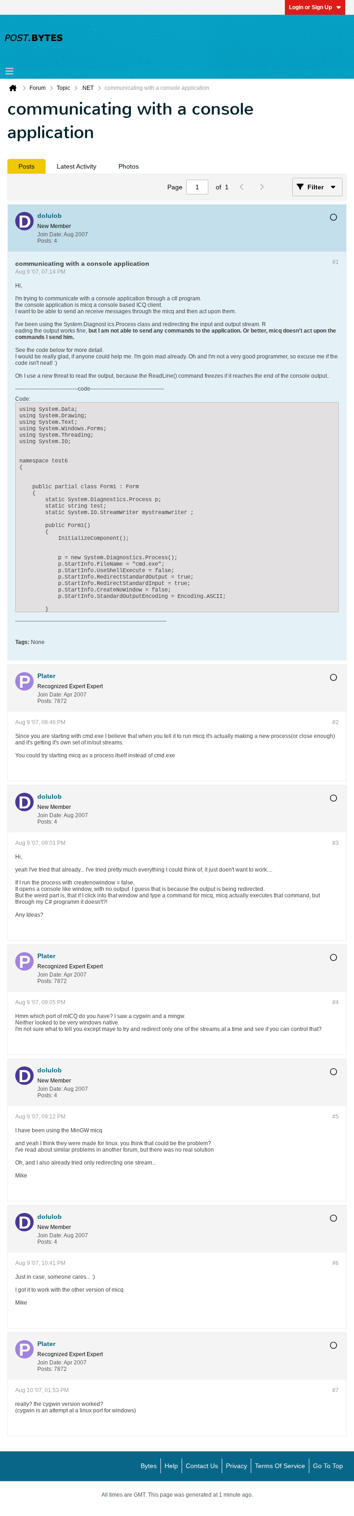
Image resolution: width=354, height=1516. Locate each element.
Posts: (45, 241)
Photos (128, 166)
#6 (335, 1263)
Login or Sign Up (310, 7)
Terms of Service (280, 1465)
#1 (335, 262)
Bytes (149, 1465)
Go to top (328, 1465)
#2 (335, 722)
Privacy (236, 1465)
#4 (335, 1002)
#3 (335, 843)
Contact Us (202, 1465)
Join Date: (50, 234)
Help (171, 1465)
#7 (335, 1390)
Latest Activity (76, 166)
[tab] (26, 166)
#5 (335, 1116)
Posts (26, 166)
